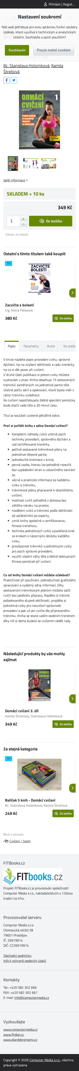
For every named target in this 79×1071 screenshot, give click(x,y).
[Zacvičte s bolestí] (39, 280)
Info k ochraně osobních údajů (24, 960)
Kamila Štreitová (17, 716)
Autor (51, 346)
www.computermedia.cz (20, 1029)
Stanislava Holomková (46, 716)
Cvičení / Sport (20, 841)
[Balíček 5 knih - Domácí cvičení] (39, 775)
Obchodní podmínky (17, 955)
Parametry (31, 346)
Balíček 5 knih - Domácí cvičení (30, 800)
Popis (11, 346)
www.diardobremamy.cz (20, 1039)
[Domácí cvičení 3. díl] (39, 686)
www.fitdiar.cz (13, 1034)
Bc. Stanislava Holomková (26, 65)
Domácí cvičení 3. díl (22, 711)
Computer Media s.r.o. (44, 1060)
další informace (14, 180)
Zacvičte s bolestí (19, 305)
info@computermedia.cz (31, 997)
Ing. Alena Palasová (19, 310)
